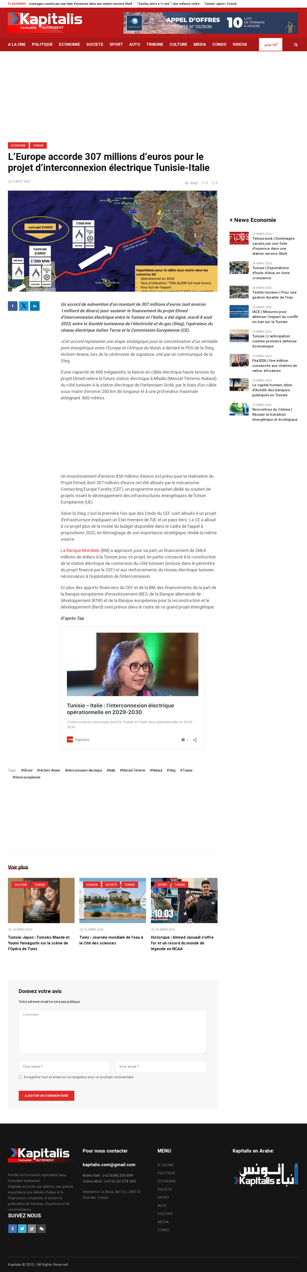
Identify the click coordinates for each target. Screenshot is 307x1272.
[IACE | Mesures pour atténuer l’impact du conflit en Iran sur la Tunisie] (239, 311)
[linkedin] (35, 306)
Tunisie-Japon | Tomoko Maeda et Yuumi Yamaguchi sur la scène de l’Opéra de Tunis (236, 4)
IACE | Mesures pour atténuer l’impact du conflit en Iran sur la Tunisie (275, 316)
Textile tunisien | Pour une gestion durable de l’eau (274, 295)
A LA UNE (165, 1165)
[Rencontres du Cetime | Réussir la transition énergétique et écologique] (239, 408)
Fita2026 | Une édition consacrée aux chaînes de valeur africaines (274, 365)
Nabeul (157, 770)
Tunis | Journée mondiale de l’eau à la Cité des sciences (111, 940)
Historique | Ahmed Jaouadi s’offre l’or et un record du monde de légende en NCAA (182, 943)
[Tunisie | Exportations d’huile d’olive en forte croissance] (239, 267)
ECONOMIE (18, 145)
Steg (172, 770)
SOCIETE (111, 885)
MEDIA (163, 1222)
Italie (112, 770)
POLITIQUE (166, 1173)
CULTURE (21, 885)
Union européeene (27, 777)
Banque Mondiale (83, 550)
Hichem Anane (49, 770)
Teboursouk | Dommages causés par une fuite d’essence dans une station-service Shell (273, 246)
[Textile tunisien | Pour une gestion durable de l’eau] (239, 291)
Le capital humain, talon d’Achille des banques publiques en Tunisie (272, 390)
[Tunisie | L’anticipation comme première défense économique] (239, 335)
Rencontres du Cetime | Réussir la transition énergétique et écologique (275, 414)
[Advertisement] (139, 439)
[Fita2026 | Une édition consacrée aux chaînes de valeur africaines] (239, 360)
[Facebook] (13, 306)
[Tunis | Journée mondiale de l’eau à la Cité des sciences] (112, 900)
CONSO (164, 1230)
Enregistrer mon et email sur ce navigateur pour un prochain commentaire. (79, 1077)
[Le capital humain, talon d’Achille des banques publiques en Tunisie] (239, 384)
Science (92, 885)
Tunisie (38, 145)
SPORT (162, 885)
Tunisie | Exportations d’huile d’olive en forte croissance (271, 273)
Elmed (27, 770)
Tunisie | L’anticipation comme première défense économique (274, 341)
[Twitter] (24, 306)
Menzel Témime (133, 770)
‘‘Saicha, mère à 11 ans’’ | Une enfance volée (140, 4)
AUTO (162, 1205)
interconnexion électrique (84, 770)
